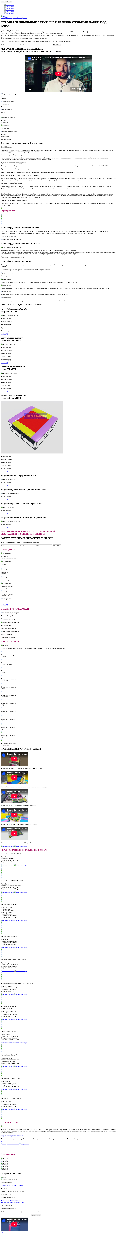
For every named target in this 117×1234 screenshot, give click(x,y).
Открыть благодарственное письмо (12, 1136)
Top (2, 1232)
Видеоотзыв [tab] (25, 1144)
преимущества (8, 1185)
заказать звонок (36, 1215)
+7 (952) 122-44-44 (6, 18)
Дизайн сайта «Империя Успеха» (11, 1201)
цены (2, 1185)
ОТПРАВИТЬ (57, 45)
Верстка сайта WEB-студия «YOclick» (12, 1202)
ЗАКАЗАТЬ (4, 334)
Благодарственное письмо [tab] (10, 1144)
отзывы (21, 1185)
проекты (16, 1185)
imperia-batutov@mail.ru (20, 18)
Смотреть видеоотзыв (7, 1142)
